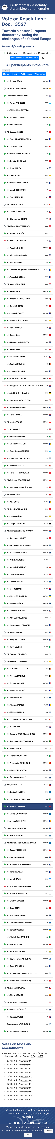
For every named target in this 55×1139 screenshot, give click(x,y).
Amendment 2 (25, 1065)
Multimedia (27, 1117)
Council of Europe (15, 1110)
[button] (43, 58)
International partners (18, 1113)
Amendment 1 (25, 1061)
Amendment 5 (25, 1076)
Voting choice (40, 74)
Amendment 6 (25, 1080)
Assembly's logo (40, 1113)
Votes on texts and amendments (23, 58)
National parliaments (38, 1110)
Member (6, 74)
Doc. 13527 (38, 1056)
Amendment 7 (25, 1084)
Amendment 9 (25, 1091)
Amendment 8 (25, 1088)
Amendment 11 (25, 1099)
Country (15, 74)
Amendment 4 (25, 1072)
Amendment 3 (25, 1068)
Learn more (36, 1130)
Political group (26, 74)
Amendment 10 (25, 1095)
